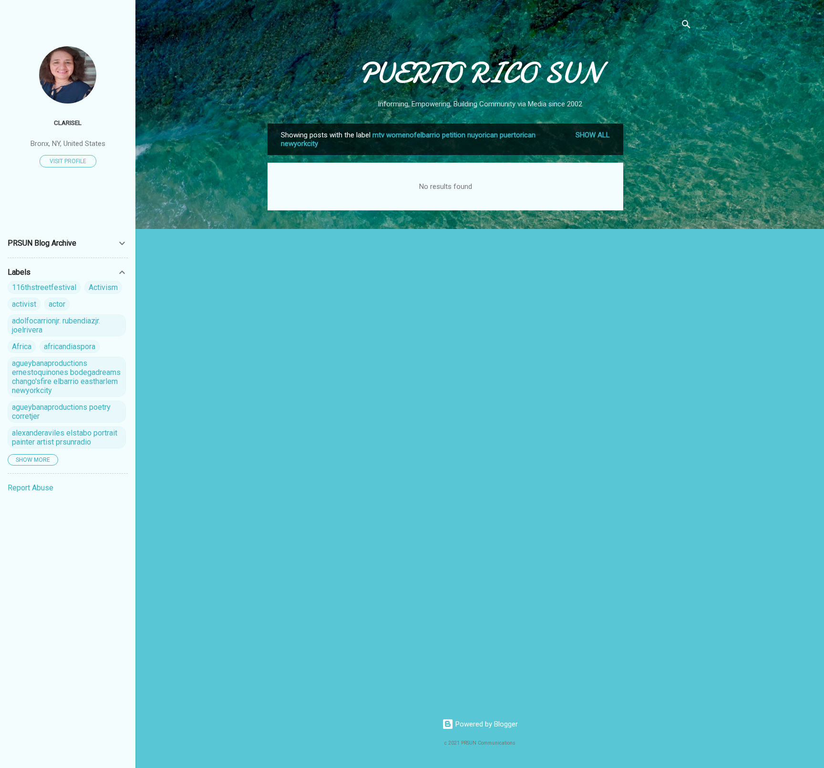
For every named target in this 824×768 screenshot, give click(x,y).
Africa (21, 346)
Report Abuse (30, 487)
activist (24, 304)
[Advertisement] (661, 267)
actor (57, 304)
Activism (103, 287)
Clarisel (68, 122)
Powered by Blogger (485, 724)
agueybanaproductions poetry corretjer (61, 412)
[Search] (686, 26)
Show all (593, 135)
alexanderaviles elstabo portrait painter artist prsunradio (64, 437)
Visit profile (68, 161)
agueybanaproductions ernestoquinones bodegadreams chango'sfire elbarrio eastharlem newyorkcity (66, 377)
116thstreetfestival (44, 287)
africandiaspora (69, 346)
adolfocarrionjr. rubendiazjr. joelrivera (56, 325)
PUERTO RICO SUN (480, 72)
